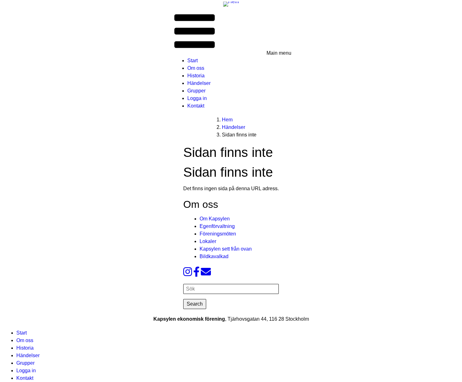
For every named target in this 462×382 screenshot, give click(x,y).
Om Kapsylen (215, 218)
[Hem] (231, 3)
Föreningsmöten (218, 233)
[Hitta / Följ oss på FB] (196, 273)
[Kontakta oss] (206, 273)
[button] (231, 32)
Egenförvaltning (217, 226)
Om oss (195, 68)
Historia (196, 75)
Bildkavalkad (214, 256)
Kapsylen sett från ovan (226, 249)
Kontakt (195, 105)
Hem (227, 119)
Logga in (197, 98)
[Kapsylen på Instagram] (187, 273)
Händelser (199, 83)
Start (192, 60)
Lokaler (208, 241)
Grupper (196, 90)
